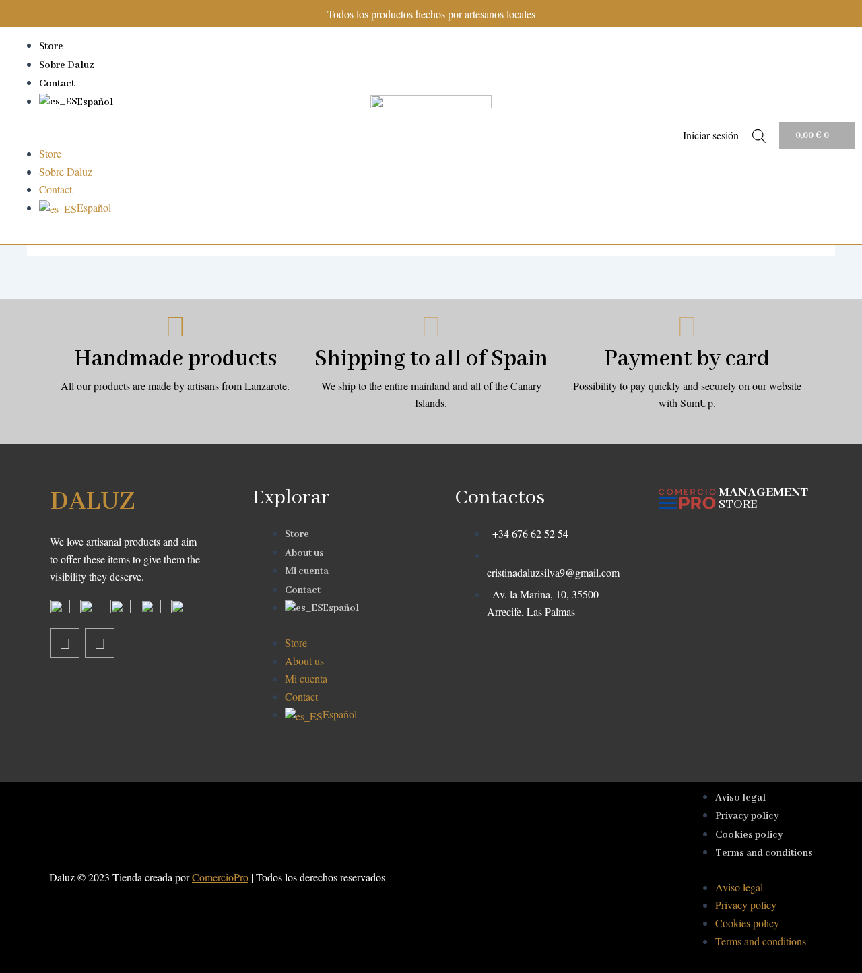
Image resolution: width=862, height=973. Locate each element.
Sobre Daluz (66, 65)
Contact (57, 83)
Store (51, 46)
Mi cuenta (307, 571)
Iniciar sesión (711, 135)
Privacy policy (747, 816)
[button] (172, 136)
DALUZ (92, 501)
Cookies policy (749, 835)
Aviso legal (740, 798)
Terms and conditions (764, 853)
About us (304, 553)
